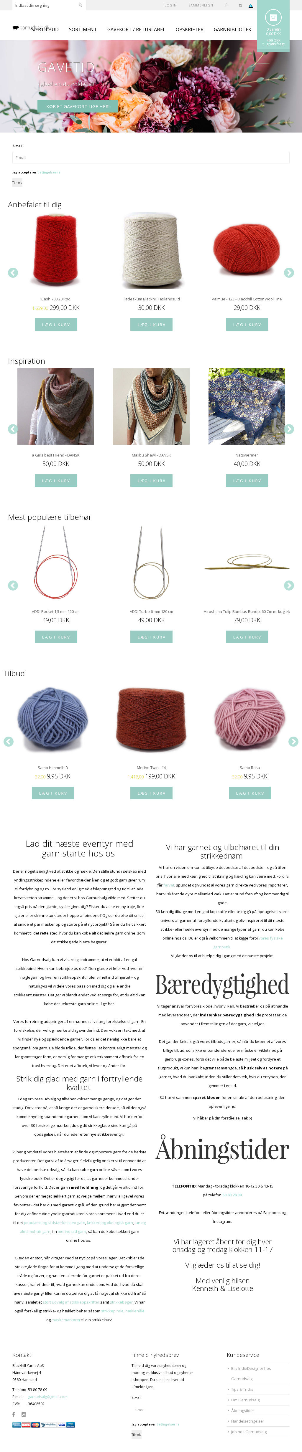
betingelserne (48, 172)
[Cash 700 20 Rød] (56, 250)
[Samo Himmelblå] (52, 719)
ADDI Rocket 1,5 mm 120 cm (56, 611)
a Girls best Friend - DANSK (56, 455)
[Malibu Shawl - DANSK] (151, 406)
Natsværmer (247, 455)
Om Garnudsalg (245, 1400)
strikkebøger (121, 1302)
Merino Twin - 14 (151, 767)
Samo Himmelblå (53, 767)
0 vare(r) (273, 29)
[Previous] (13, 273)
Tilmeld (17, 183)
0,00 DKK (273, 33)
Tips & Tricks (242, 1389)
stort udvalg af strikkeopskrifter (71, 1302)
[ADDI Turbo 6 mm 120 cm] (151, 563)
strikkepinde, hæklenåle (123, 1311)
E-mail (17, 146)
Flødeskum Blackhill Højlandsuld (151, 299)
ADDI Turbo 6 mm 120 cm (151, 611)
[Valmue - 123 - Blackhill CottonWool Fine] (247, 250)
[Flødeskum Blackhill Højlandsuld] (151, 250)
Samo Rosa (250, 767)
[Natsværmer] (247, 406)
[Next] (289, 273)
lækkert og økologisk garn (110, 1222)
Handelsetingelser (247, 1421)
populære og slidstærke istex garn (54, 1222)
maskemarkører (66, 1319)
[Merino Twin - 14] (151, 719)
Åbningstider (242, 1410)
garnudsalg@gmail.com (48, 1396)
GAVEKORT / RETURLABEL (136, 29)
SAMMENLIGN (200, 5)
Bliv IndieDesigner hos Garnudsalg (251, 1373)
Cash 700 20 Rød (55, 299)
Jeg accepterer (36, 172)
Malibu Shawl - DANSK (151, 455)
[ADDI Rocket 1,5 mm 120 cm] (56, 563)
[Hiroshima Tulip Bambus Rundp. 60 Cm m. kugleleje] (247, 563)
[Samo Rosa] (249, 719)
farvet (168, 885)
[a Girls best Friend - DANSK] (56, 406)
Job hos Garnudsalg (249, 1431)
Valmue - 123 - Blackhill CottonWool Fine (247, 299)
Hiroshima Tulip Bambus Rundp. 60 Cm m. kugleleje (247, 611)
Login (171, 5)
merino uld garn (72, 1231)
